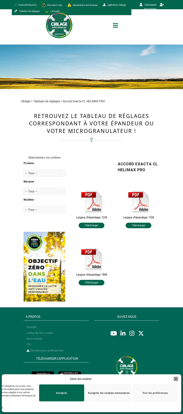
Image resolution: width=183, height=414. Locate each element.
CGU (28, 344)
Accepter (61, 393)
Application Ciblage (116, 5)
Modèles (29, 199)
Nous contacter (34, 338)
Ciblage (25, 101)
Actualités (31, 327)
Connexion (150, 4)
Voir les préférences (155, 393)
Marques (29, 181)
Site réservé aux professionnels (46, 350)
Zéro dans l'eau (54, 5)
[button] (176, 379)
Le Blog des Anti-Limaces (39, 333)
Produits (29, 163)
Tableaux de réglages (46, 101)
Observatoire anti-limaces (85, 5)
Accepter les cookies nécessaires (109, 393)
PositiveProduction (27, 5)
